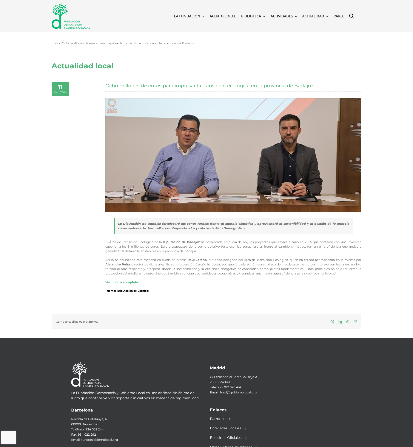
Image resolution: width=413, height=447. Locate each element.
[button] (352, 16)
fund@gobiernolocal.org (238, 392)
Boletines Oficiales (226, 438)
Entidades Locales (225, 428)
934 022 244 (94, 429)
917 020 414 (232, 387)
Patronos (217, 419)
